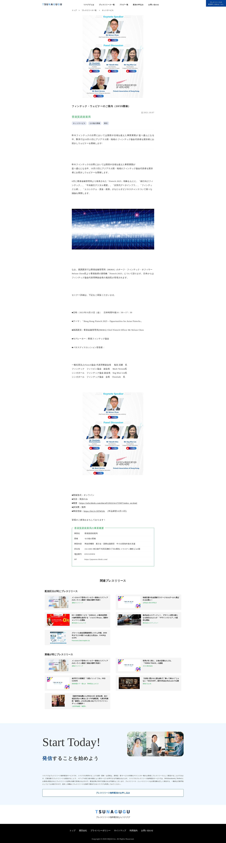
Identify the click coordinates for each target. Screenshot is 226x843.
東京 (106, 123)
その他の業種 (94, 123)
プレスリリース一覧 (107, 5)
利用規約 (134, 830)
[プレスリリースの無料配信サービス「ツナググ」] (53, 4)
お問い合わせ (153, 5)
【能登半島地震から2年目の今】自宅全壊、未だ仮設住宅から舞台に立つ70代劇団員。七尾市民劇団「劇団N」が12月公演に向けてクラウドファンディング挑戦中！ (90, 699)
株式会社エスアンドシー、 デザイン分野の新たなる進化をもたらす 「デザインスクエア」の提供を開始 (160, 617)
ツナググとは (89, 5)
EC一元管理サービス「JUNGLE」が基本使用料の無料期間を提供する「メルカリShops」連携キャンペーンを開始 (90, 617)
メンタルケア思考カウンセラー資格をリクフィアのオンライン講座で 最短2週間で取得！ (90, 598)
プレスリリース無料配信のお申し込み (113, 793)
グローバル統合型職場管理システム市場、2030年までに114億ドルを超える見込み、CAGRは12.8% (89, 635)
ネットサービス (107, 10)
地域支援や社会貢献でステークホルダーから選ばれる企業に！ (161, 598)
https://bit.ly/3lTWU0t (94, 511)
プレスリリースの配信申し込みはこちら (216, 3)
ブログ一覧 (123, 5)
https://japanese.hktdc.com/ (96, 559)
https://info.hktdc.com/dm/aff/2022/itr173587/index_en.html (108, 503)
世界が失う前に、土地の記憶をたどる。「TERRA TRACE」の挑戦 (157, 662)
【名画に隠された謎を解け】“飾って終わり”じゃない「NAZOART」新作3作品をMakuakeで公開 (161, 679)
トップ (74, 10)
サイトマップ (120, 830)
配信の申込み (138, 5)
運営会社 (83, 830)
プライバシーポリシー (101, 830)
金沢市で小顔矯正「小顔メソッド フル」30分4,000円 (88, 679)
